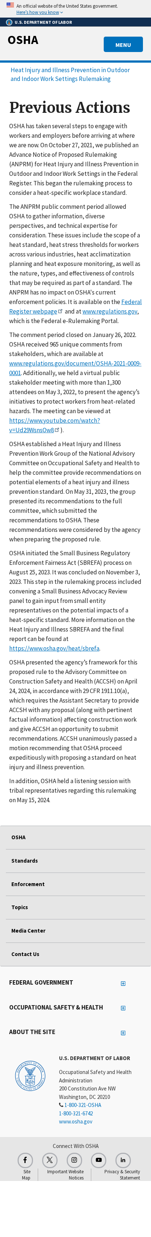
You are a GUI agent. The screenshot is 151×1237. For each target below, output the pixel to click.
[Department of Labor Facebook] (25, 1160)
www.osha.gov (75, 1121)
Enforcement (28, 884)
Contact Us (25, 954)
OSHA (22, 39)
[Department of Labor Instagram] (74, 1160)
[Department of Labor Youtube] (98, 1160)
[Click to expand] (75, 9)
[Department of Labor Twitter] (50, 1160)
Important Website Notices (65, 1175)
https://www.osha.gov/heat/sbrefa (54, 648)
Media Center (28, 930)
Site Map (26, 1175)
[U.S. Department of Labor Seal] (30, 1075)
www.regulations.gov (109, 311)
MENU (123, 44)
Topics (19, 907)
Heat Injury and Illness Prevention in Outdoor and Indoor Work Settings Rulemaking (70, 74)
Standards (24, 860)
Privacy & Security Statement (122, 1175)
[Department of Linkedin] (123, 1160)
